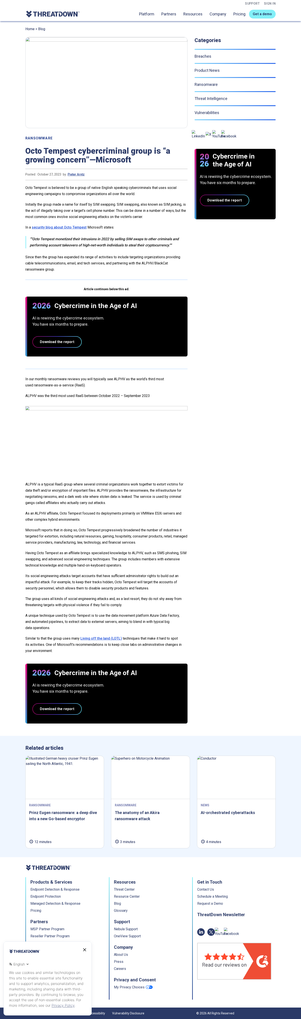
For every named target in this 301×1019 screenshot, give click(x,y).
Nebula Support (126, 929)
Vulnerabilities (207, 112)
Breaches (203, 56)
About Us (121, 955)
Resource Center (127, 896)
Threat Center (124, 889)
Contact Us (205, 889)
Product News (207, 70)
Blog (41, 29)
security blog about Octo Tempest (59, 227)
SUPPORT (252, 3)
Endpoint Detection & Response (55, 889)
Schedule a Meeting (212, 896)
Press (118, 962)
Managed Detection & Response (55, 903)
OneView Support (127, 936)
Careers (120, 969)
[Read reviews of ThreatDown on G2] (234, 961)
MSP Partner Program (47, 929)
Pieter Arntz (76, 174)
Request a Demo (210, 903)
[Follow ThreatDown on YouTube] (218, 134)
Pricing (239, 14)
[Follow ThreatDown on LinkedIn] (198, 134)
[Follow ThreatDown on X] (208, 134)
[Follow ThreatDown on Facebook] (228, 134)
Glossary (121, 910)
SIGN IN (270, 3)
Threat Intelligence (211, 98)
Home (30, 29)
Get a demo (262, 14)
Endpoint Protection (45, 896)
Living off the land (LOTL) (101, 638)
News (205, 805)
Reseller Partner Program (50, 936)
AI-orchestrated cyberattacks (228, 812)
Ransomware (39, 138)
